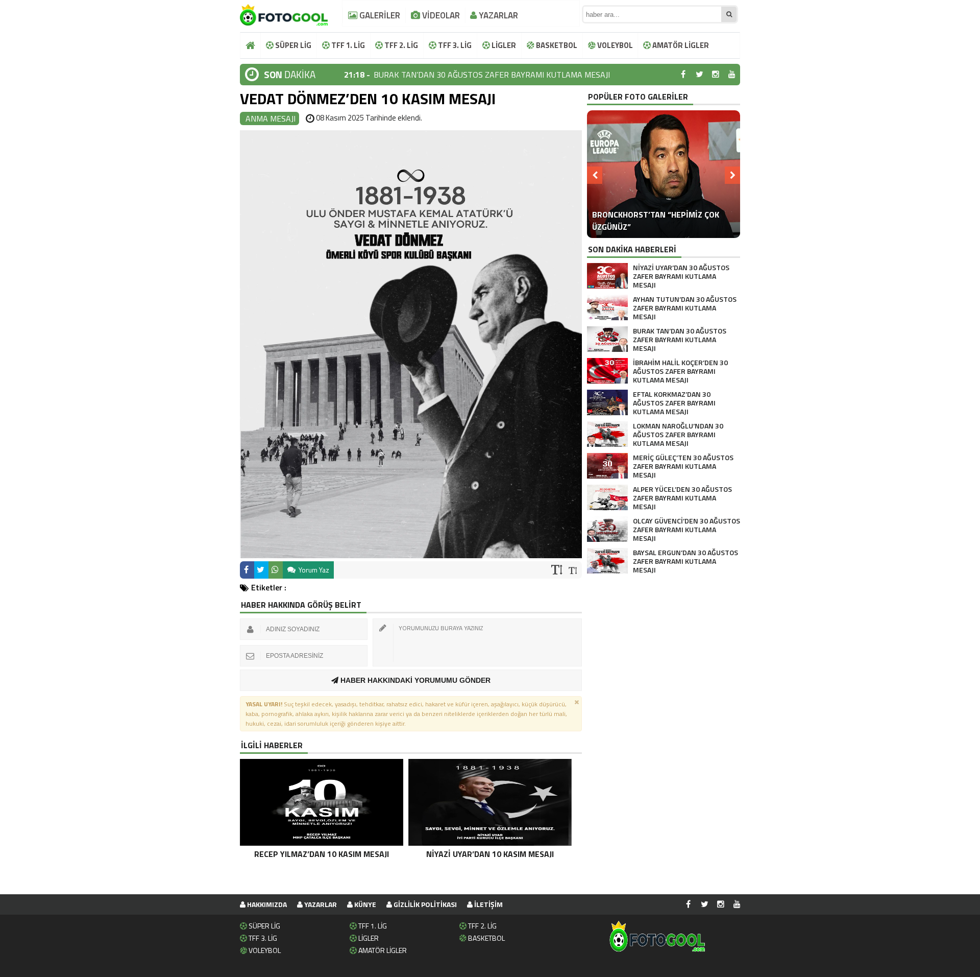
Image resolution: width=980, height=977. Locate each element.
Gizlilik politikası (424, 904)
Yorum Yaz (313, 569)
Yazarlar (320, 904)
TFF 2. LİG (400, 45)
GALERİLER (378, 15)
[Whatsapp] (275, 570)
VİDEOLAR (440, 15)
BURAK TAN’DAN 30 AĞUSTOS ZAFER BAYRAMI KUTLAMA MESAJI (492, 74)
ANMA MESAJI (271, 118)
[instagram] (715, 74)
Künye (364, 904)
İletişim (488, 904)
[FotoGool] (284, 13)
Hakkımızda (266, 904)
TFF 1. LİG (347, 45)
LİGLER (503, 45)
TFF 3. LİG (454, 45)
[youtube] (732, 74)
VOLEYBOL (614, 45)
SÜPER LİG (292, 45)
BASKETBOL (555, 45)
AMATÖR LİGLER (680, 45)
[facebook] (683, 74)
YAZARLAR (497, 15)
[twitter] (699, 74)
